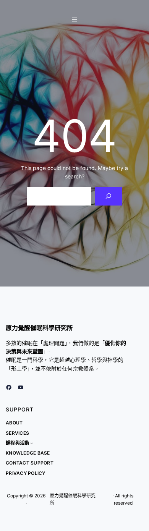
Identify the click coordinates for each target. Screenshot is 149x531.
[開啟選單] (74, 19)
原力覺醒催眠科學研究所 (39, 328)
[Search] (108, 196)
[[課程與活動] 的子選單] (31, 443)
